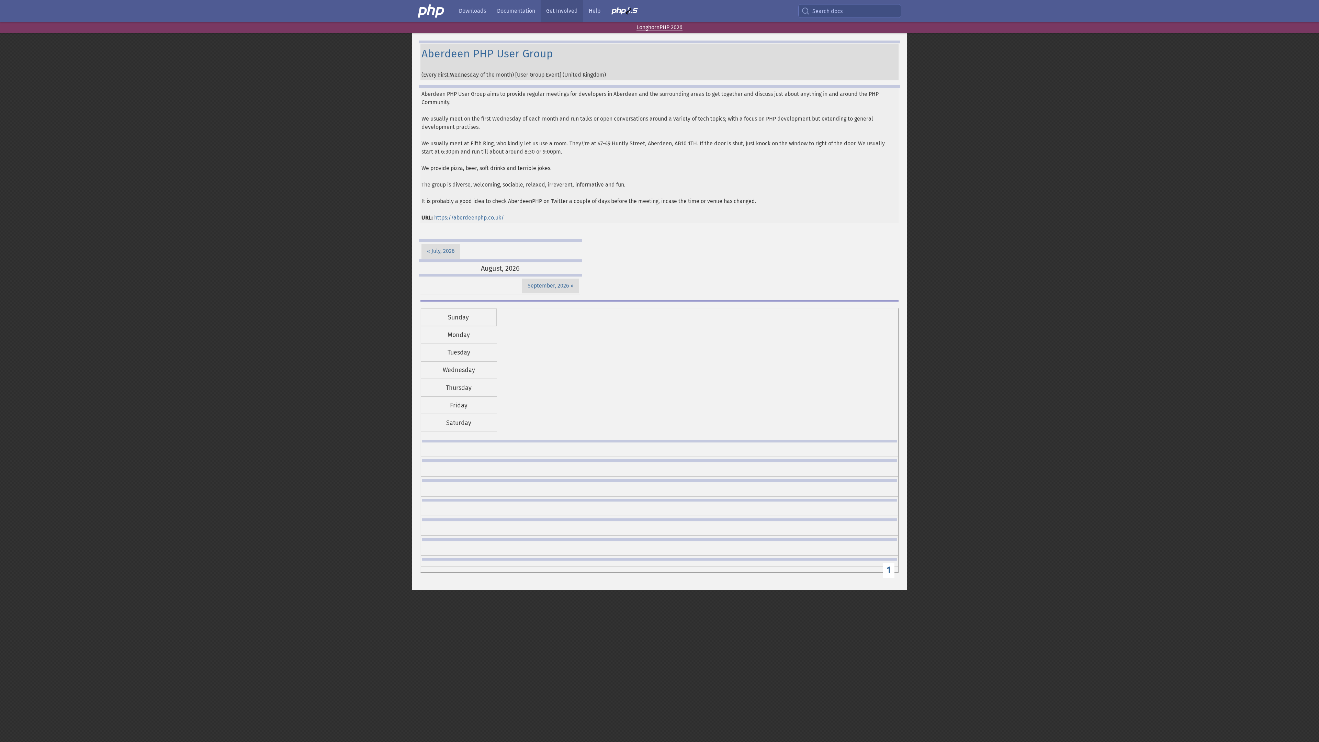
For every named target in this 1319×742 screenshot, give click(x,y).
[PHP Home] (431, 11)
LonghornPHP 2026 (659, 27)
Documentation (516, 11)
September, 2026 (548, 285)
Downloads (472, 11)
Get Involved (562, 11)
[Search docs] (806, 11)
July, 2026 (443, 251)
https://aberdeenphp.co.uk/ (469, 217)
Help (594, 11)
